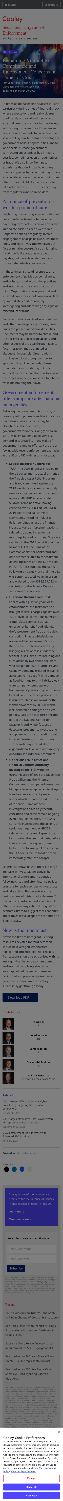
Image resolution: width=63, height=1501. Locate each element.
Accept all (31, 1495)
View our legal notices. (23, 1471)
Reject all (31, 1486)
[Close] (59, 1432)
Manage (31, 1478)
